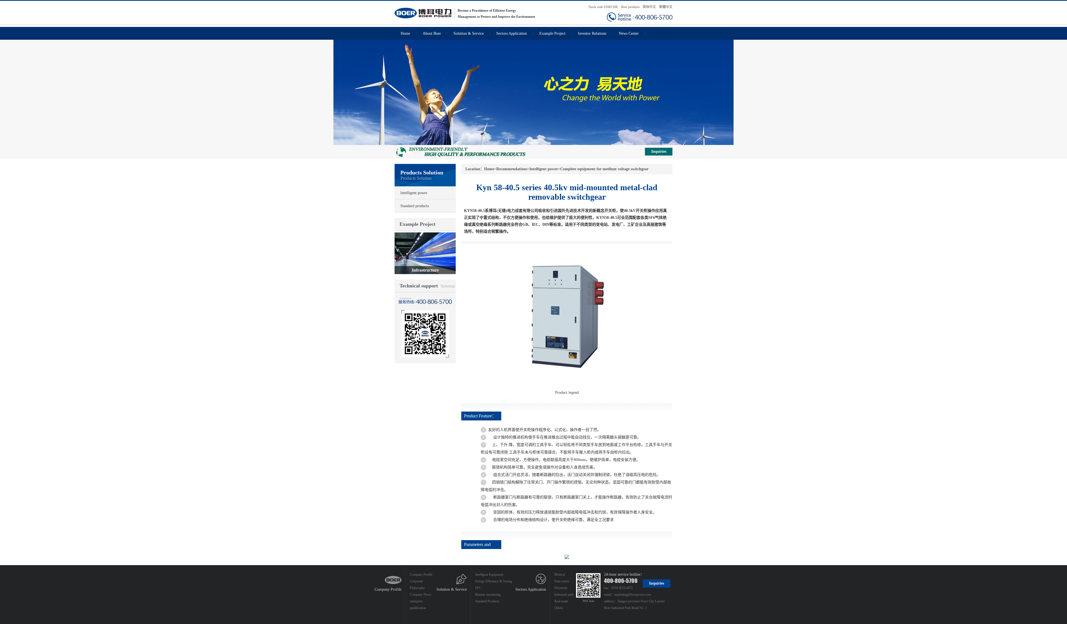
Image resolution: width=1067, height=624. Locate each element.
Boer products (630, 7)
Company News (420, 595)
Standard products (414, 206)
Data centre (561, 581)
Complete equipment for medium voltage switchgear (604, 169)
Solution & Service (468, 33)
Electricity (560, 588)
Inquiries (658, 151)
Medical (559, 575)
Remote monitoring (487, 595)
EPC (478, 588)
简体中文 (649, 7)
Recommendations (511, 169)
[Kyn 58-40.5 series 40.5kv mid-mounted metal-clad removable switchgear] (566, 254)
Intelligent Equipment (489, 575)
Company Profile (388, 589)
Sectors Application (511, 33)
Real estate (561, 601)
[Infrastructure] (425, 234)
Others (558, 608)
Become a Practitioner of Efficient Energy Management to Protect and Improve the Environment (496, 14)
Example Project (552, 33)
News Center (629, 33)
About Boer (432, 33)
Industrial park (564, 595)
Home (405, 33)
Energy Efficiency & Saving (493, 581)
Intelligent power (413, 193)
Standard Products (487, 601)
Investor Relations (592, 33)
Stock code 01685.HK (603, 7)
